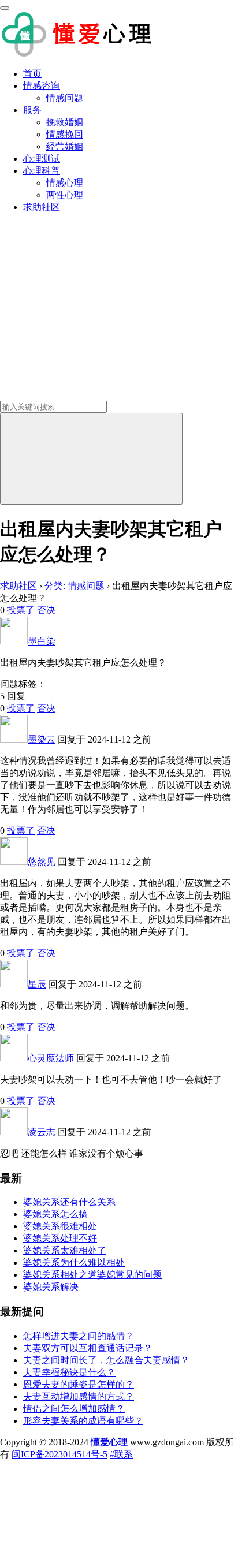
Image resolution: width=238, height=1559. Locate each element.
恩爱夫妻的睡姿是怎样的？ (78, 1384)
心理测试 (41, 158)
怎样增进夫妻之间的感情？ (78, 1336)
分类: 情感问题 (74, 586)
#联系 (121, 1454)
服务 (32, 110)
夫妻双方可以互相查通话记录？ (88, 1348)
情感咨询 (41, 86)
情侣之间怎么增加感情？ (74, 1408)
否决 (46, 610)
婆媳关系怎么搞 (55, 1214)
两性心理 (64, 195)
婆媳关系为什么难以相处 (74, 1262)
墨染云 (41, 739)
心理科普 (41, 171)
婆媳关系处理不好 (60, 1238)
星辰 (37, 984)
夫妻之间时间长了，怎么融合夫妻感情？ (106, 1360)
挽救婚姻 (64, 122)
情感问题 (64, 98)
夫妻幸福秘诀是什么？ (69, 1372)
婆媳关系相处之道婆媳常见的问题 (92, 1275)
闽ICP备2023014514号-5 (59, 1454)
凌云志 (41, 1132)
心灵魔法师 (51, 1058)
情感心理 (64, 183)
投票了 (21, 610)
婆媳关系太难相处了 (64, 1250)
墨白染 (41, 641)
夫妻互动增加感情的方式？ (78, 1396)
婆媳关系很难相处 (60, 1226)
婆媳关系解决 (51, 1287)
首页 (32, 74)
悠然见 (41, 862)
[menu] (4, 8)
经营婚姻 (64, 146)
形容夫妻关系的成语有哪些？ (83, 1421)
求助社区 (41, 207)
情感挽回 (64, 134)
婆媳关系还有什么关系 (69, 1202)
